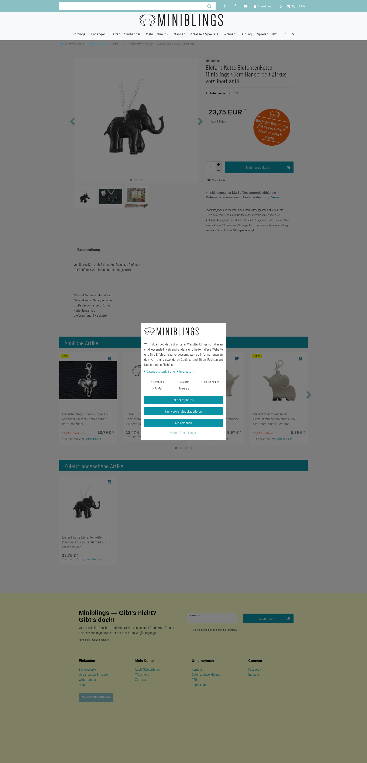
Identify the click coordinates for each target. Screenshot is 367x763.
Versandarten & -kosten (94, 674)
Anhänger (98, 34)
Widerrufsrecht (89, 679)
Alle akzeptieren (184, 400)
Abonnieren (266, 618)
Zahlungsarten (88, 669)
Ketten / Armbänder (126, 34)
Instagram (254, 674)
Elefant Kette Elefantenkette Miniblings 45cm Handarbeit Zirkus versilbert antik (86, 542)
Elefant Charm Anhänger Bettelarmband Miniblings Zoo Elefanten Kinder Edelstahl (274, 419)
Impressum (199, 684)
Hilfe (82, 684)
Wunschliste (218, 180)
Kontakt (197, 669)
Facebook (254, 669)
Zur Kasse (141, 679)
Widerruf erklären (96, 697)
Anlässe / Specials (204, 34)
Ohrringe (79, 34)
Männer (179, 34)
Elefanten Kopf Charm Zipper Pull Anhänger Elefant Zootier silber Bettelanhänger (85, 419)
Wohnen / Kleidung (238, 34)
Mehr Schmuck (157, 34)
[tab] (89, 250)
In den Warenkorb (257, 167)
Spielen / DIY (267, 34)
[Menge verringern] (219, 170)
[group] (88, 380)
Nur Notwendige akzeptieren (183, 411)
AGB (194, 679)
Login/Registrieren (147, 669)
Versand (276, 197)
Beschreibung (88, 250)
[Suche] (209, 6)
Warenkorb (142, 674)
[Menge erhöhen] (219, 164)
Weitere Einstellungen (183, 432)
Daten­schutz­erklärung (160, 371)
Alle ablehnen (183, 423)
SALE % (288, 34)
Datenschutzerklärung (206, 674)
